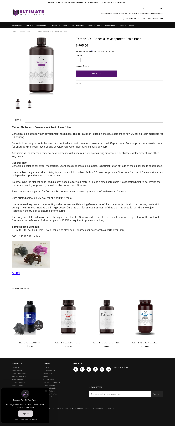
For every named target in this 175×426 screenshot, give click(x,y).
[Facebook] (75, 369)
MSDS (16, 273)
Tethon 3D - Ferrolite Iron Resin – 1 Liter (106, 343)
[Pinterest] (102, 369)
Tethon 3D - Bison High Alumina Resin (145, 343)
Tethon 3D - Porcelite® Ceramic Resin (68, 343)
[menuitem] (18, 25)
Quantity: (79, 55)
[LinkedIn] (82, 369)
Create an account (156, 18)
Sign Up (157, 394)
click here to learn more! (116, 2)
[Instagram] (95, 369)
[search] (151, 8)
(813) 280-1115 (109, 408)
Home (14, 31)
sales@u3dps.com (83, 408)
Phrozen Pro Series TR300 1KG (29, 343)
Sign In (145, 18)
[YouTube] (108, 369)
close (162, 2)
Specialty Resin (25, 31)
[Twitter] (88, 369)
